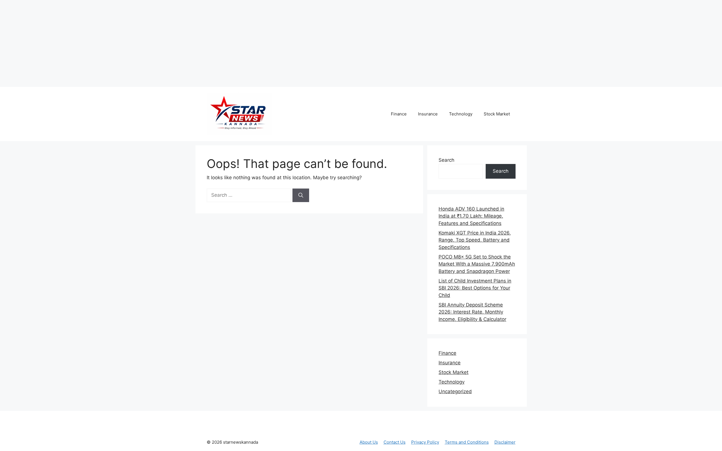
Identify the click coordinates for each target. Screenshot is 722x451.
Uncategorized (455, 391)
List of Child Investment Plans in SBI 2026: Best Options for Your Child (475, 288)
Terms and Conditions (467, 442)
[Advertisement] (106, 42)
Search (446, 160)
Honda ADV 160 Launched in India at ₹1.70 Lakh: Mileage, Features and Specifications (471, 216)
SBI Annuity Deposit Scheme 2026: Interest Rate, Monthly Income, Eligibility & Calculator (472, 312)
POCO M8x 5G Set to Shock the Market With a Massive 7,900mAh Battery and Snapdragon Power (477, 264)
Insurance (428, 114)
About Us (369, 442)
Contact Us (395, 442)
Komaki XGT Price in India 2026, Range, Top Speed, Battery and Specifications (475, 240)
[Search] (300, 195)
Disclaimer (505, 442)
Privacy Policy (425, 442)
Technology (460, 114)
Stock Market (497, 114)
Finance (399, 114)
